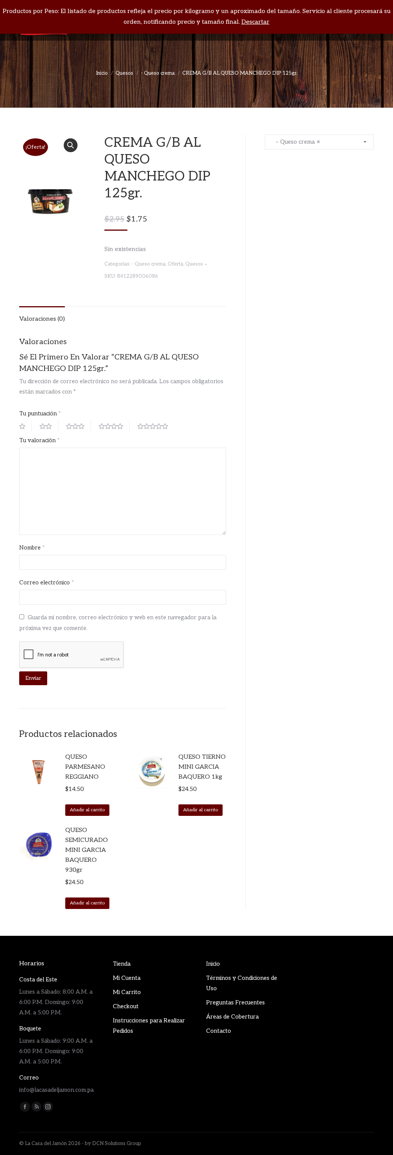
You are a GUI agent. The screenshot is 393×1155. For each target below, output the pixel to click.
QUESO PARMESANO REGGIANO (85, 767)
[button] (71, 145)
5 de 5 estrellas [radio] (155, 426)
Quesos (194, 264)
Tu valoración (39, 440)
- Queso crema (148, 264)
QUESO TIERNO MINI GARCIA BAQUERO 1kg (202, 767)
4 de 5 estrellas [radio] (114, 426)
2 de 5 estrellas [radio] (49, 426)
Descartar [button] (255, 22)
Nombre (32, 547)
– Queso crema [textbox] (295, 141)
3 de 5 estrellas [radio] (78, 426)
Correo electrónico (46, 582)
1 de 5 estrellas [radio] (25, 426)
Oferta (175, 264)
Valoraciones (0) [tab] (42, 319)
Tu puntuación (40, 413)
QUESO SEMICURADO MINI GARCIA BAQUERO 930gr (86, 850)
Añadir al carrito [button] (87, 810)
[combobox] (319, 142)
